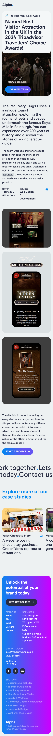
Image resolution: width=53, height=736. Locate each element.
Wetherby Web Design (20, 712)
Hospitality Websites (19, 690)
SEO (24, 629)
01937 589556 (13, 655)
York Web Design (17, 705)
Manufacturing (16, 694)
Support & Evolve (31, 633)
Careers (10, 626)
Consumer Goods (17, 701)
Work (8, 623)
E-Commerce (29, 626)
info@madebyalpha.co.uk (19, 651)
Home (9, 615)
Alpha (7, 5)
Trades (30, 694)
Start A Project (16, 451)
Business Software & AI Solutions (34, 639)
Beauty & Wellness (18, 698)
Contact (10, 630)
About (9, 619)
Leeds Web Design (18, 709)
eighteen (8, 174)
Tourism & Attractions (19, 686)
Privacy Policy (19, 729)
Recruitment (36, 701)
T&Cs (8, 729)
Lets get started (19, 602)
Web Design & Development (30, 617)
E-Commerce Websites (20, 682)
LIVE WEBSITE (16, 89)
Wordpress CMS (30, 622)
